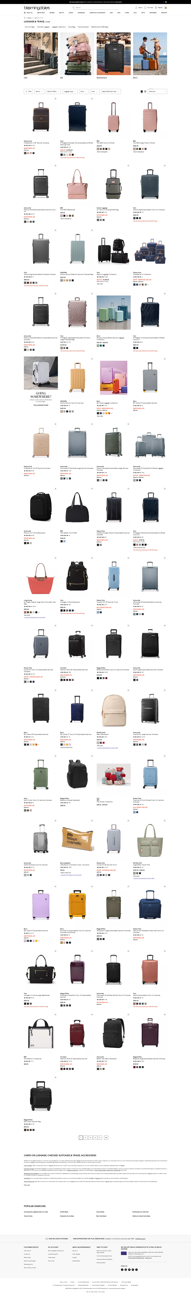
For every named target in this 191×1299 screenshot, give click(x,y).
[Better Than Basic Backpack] (114, 1033)
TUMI (25, 77)
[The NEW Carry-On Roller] (114, 117)
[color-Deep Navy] (64, 478)
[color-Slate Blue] (62, 478)
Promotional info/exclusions (136, 1258)
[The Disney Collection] (114, 775)
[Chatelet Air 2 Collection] (150, 249)
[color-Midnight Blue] (137, 745)
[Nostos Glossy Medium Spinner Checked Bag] (77, 249)
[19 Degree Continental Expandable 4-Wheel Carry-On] (150, 312)
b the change (76, 1254)
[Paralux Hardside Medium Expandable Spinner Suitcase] (41, 312)
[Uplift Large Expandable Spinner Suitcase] (150, 644)
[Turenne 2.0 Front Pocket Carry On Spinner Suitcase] (150, 775)
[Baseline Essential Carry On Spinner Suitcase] (114, 644)
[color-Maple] (104, 149)
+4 (148, 284)
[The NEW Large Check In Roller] (150, 117)
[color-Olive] (101, 149)
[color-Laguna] (62, 280)
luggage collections (72, 1170)
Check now (148, 1258)
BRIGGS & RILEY (102, 77)
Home (29, 18)
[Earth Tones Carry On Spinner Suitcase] (41, 775)
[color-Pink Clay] (70, 155)
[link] (41, 147)
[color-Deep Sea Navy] (34, 682)
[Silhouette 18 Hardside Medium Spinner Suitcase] (150, 577)
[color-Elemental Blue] (137, 680)
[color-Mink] (67, 610)
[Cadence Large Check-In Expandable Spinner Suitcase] (114, 507)
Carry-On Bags (30, 27)
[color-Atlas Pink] (98, 149)
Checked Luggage (43, 27)
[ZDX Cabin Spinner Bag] (41, 1096)
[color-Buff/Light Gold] (98, 743)
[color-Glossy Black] (73, 155)
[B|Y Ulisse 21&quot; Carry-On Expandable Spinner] (77, 709)
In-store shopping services (104, 1256)
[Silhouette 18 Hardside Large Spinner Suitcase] (77, 443)
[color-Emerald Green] (140, 745)
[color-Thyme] (64, 155)
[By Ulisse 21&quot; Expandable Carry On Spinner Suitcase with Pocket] (77, 905)
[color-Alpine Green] (73, 610)
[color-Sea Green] (101, 346)
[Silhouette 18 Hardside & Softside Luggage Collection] (150, 443)
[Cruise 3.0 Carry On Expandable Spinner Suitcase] (41, 644)
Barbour (98, 1178)
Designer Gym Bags (67, 1216)
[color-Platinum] (98, 875)
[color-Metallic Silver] (67, 478)
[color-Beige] (109, 149)
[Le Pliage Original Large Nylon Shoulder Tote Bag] (41, 577)
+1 (75, 154)
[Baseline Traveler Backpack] (77, 775)
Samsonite (117, 1170)
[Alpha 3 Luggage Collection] (114, 249)
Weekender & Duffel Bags (99, 27)
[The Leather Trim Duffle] (77, 507)
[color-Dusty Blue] (64, 541)
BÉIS (92, 1178)
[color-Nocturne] (73, 280)
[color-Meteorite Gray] (101, 220)
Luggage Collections (59, 27)
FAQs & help (27, 1257)
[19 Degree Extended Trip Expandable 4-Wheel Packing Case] (77, 117)
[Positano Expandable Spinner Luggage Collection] (114, 312)
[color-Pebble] (67, 280)
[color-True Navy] (64, 680)
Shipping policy (28, 1264)
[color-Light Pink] (31, 153)
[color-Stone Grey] (28, 222)
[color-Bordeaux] (67, 680)
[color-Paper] (34, 612)
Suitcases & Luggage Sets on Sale (36, 1212)
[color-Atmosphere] (31, 810)
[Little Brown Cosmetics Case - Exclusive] (77, 839)
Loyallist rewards (53, 1254)
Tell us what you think (30, 1267)
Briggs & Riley (102, 1170)
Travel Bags (71, 27)
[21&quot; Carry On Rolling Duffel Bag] (114, 184)
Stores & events (101, 1262)
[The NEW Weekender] (77, 184)
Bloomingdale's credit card (55, 1250)
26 (106, 1138)
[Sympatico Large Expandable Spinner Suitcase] (114, 905)
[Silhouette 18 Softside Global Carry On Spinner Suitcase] (114, 970)
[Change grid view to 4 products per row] (142, 91)
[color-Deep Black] (98, 545)
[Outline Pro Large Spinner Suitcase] (150, 709)
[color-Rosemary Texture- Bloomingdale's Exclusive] (146, 1004)
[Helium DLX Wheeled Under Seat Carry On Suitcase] (150, 905)
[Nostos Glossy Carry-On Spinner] (77, 377)
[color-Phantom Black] (31, 875)
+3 (111, 413)
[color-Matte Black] (146, 545)
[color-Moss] (25, 810)
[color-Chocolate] (25, 153)
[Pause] (166, 2)
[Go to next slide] (163, 2)
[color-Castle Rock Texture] (140, 218)
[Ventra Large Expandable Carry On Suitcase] (150, 184)
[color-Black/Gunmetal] (64, 610)
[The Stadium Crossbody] (41, 1033)
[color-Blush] (62, 348)
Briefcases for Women (141, 1212)
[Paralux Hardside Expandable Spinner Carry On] (41, 184)
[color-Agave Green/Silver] (134, 873)
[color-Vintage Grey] (73, 680)
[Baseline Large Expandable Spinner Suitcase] (150, 1033)
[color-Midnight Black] (134, 745)
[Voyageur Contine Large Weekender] (41, 970)
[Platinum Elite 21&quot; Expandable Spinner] (77, 1033)
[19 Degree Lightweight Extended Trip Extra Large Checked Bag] (77, 312)
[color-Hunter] (34, 1130)
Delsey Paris (110, 1170)
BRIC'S (135, 77)
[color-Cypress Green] (98, 220)
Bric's (96, 1170)
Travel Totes (28, 1216)
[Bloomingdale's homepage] (25, 18)
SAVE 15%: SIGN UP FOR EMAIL (58, 1239)
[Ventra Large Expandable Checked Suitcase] (41, 249)
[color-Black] (106, 149)
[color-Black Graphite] (67, 348)
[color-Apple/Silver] (104, 743)
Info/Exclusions (140, 1239)
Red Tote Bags (101, 1216)
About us (75, 1250)
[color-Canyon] (28, 1130)
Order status (51, 1257)
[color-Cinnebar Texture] (31, 283)
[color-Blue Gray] (98, 612)
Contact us (27, 1254)
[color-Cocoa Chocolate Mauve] (146, 745)
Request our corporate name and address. (113, 1288)
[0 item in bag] (165, 8)
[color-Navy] (137, 285)
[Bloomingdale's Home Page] (37, 8)
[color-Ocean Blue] (101, 413)
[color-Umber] (28, 810)
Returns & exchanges (30, 1261)
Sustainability (76, 1261)
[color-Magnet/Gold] (137, 873)
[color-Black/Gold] (36, 612)
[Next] (164, 53)
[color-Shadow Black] (62, 680)
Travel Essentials (83, 27)
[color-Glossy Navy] (62, 155)
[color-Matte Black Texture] (137, 348)
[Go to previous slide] (25, 2)
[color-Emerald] (104, 346)
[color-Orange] (109, 413)
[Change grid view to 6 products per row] (145, 91)
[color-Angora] (28, 153)
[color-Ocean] (31, 1130)
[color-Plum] (106, 678)
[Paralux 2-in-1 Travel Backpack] (41, 507)
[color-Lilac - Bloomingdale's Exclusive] (70, 745)
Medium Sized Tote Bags (141, 1216)
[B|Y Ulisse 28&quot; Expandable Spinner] (41, 709)
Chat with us (27, 1250)
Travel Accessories (29, 1181)
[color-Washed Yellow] (67, 155)
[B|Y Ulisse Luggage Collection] (114, 377)
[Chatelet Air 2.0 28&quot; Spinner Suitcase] (41, 443)
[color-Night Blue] (101, 612)
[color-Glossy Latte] (28, 682)
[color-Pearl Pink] (104, 413)
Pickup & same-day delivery (104, 1259)
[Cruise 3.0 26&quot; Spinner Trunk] (114, 839)
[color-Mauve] (101, 875)
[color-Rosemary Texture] (36, 283)
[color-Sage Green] (98, 346)
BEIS (61, 77)
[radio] (25, 153)
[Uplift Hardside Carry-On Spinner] (41, 839)
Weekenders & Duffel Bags (31, 1173)
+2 (38, 941)
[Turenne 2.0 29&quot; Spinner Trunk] (114, 577)
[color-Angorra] (140, 285)
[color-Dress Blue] (104, 220)
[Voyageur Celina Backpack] (77, 577)
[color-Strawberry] (25, 612)
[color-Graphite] (25, 682)
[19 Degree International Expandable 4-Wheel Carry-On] (150, 507)
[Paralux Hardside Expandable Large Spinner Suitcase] (114, 443)
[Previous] (26, 117)
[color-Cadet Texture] (134, 218)
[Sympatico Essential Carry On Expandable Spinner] (77, 970)
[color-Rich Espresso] (70, 680)
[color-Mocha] (28, 612)
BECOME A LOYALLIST (77, 2)
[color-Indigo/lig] (70, 610)
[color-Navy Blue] (34, 153)
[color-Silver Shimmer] (25, 875)
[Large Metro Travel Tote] (150, 839)
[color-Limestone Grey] (101, 1069)
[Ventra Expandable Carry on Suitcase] (150, 970)
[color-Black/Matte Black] (101, 743)
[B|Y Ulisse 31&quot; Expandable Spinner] (150, 377)
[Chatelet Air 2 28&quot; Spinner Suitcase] (41, 117)
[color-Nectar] (64, 280)
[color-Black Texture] (137, 218)
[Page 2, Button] (110, 1137)
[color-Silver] (101, 545)
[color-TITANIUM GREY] (64, 348)
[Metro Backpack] (114, 709)
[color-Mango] (106, 413)
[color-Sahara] (70, 280)
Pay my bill (51, 1261)
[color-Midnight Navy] (34, 222)
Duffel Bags (64, 1212)
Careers (74, 1257)
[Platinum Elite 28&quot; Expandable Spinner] (77, 644)
